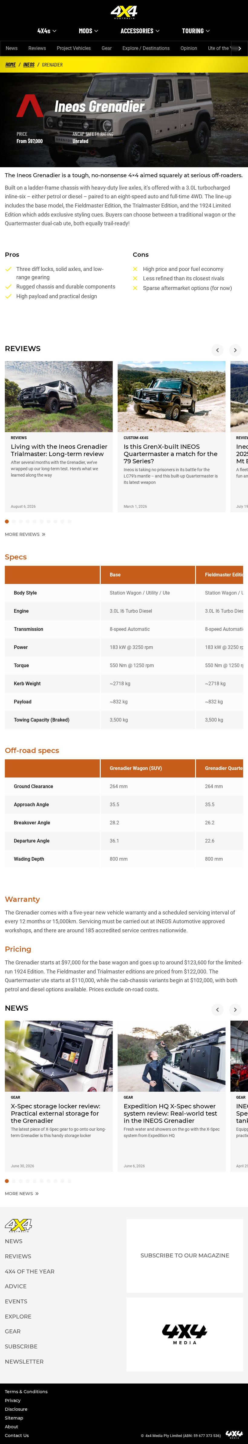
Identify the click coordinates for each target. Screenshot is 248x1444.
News (12, 48)
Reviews (37, 48)
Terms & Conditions (26, 1391)
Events (16, 1301)
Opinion (189, 48)
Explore (18, 1316)
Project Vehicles (74, 48)
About (11, 1426)
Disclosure (16, 1409)
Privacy (13, 1400)
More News (19, 1193)
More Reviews (23, 534)
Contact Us (17, 1435)
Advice (16, 1286)
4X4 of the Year (29, 1271)
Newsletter (24, 1361)
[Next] (239, 48)
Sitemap (14, 1418)
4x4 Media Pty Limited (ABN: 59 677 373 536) (183, 1436)
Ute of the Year (224, 48)
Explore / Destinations (146, 48)
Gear (107, 48)
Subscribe (21, 1346)
